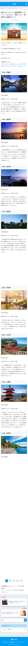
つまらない (10, 590)
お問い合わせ (5, 642)
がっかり (4, 590)
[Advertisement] (14, 268)
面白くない (4, 592)
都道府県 (22, 586)
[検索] (25, 620)
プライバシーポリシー (21, 642)
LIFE (14, 4)
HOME (15, 639)
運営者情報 (12, 642)
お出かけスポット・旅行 (13, 586)
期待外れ (16, 590)
